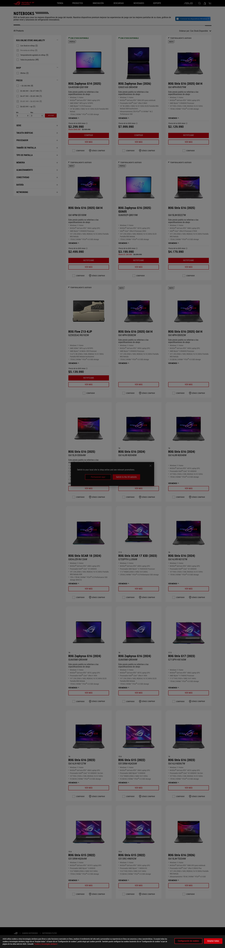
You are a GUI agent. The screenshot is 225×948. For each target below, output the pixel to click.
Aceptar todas (213, 941)
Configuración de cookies (188, 941)
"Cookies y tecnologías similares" (46, 944)
